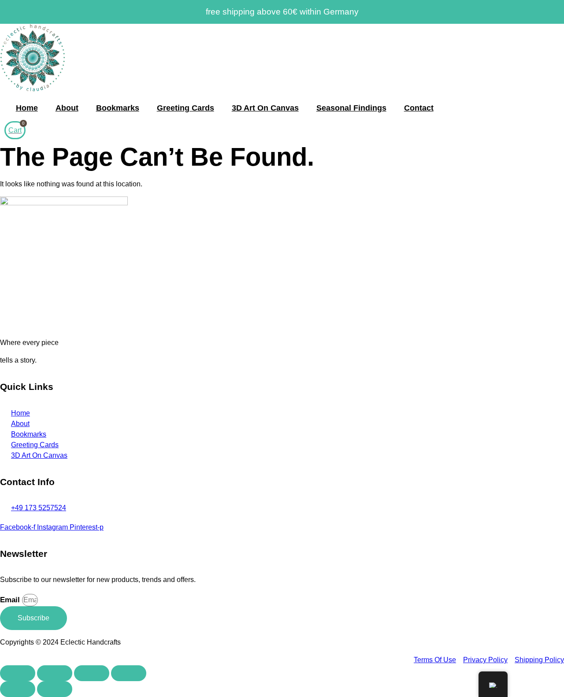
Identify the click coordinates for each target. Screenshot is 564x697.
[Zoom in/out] (17, 673)
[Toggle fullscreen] (54, 673)
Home (27, 108)
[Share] (91, 673)
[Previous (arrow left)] (17, 689)
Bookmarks (117, 108)
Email (11, 600)
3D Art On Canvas (265, 108)
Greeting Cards (185, 108)
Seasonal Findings (351, 108)
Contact (419, 108)
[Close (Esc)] (128, 673)
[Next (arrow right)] (54, 689)
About (67, 108)
